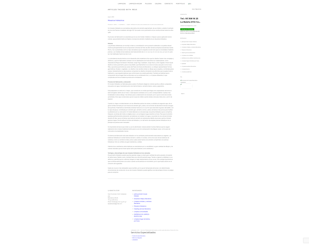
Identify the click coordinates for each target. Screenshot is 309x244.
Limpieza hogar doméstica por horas (190, 60)
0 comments (121, 24)
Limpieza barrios (186, 69)
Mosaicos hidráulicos (116, 20)
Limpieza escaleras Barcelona (189, 66)
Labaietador (135, 239)
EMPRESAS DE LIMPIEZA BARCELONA (191, 58)
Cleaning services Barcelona (188, 52)
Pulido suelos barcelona (156, 24)
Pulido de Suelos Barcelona (138, 235)
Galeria (158, 3)
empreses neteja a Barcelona (188, 44)
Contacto (169, 3)
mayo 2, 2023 (111, 17)
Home (193, 9)
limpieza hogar (135, 3)
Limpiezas (122, 3)
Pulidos (148, 3)
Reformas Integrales (137, 237)
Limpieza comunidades (187, 55)
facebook (184, 63)
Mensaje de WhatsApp (187, 29)
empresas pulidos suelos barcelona (140, 24)
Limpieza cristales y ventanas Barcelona (191, 47)
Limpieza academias (187, 71)
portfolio (180, 3)
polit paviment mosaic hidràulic (189, 41)
